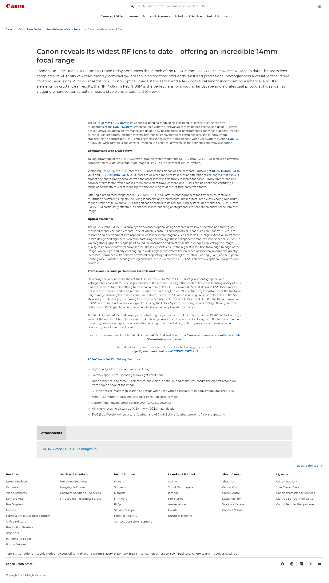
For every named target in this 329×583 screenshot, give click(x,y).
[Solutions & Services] (204, 16)
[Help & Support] (230, 16)
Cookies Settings (225, 553)
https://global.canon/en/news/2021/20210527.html (164, 351)
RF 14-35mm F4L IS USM (109, 123)
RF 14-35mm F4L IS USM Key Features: (114, 359)
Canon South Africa (19, 564)
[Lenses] (139, 16)
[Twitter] (310, 563)
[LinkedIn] (301, 563)
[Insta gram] (291, 563)
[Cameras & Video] (125, 16)
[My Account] (320, 7)
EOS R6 (96, 143)
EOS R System (123, 127)
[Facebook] (282, 563)
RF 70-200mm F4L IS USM (118, 175)
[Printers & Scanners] (171, 16)
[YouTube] (319, 563)
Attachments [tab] (51, 433)
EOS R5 (233, 139)
